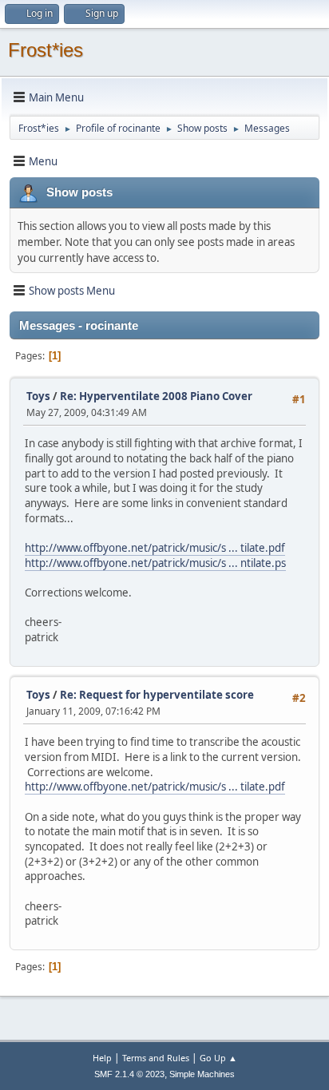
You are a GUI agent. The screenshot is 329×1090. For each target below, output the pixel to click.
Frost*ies (45, 50)
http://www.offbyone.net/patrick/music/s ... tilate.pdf (155, 548)
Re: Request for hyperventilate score (157, 695)
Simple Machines (202, 1074)
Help (102, 1058)
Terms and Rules (155, 1058)
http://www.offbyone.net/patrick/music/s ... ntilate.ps (155, 563)
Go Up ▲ (218, 1058)
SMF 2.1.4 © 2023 (129, 1074)
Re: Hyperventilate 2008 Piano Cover (156, 396)
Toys (38, 396)
